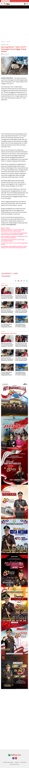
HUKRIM (3, 44)
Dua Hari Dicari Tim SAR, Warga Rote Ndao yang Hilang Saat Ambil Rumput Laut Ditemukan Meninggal (14, 233)
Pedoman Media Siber (8, 762)
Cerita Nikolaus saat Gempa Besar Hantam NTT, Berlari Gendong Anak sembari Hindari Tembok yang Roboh (14, 247)
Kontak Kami (23, 762)
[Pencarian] (27, 4)
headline (16, 273)
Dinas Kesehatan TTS (7, 273)
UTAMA (7, 44)
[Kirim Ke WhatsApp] (27, 281)
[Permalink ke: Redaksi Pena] (2, 54)
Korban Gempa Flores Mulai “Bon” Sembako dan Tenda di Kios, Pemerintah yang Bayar (14, 237)
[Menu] (2, 4)
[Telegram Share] (24, 281)
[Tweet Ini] (18, 281)
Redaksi (17, 762)
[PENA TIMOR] (6, 4)
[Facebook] (13, 758)
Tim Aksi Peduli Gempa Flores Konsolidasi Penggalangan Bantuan (14, 243)
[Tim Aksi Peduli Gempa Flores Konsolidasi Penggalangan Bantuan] (7, 319)
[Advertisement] (14, 23)
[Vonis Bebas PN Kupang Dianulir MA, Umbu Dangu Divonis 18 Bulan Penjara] (21, 304)
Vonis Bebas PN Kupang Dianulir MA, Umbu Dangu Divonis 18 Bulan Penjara (12, 240)
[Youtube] (16, 758)
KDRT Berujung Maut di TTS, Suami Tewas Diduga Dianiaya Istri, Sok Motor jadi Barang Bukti (12, 230)
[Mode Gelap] (25, 4)
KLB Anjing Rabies (6, 276)
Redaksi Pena (6, 53)
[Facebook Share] (16, 281)
